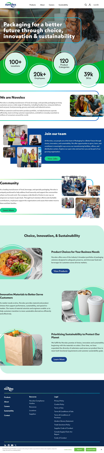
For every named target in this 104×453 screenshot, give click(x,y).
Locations (32, 410)
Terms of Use (58, 408)
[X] (15, 445)
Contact (7, 415)
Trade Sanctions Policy (62, 425)
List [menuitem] (96, 5)
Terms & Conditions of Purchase (62, 416)
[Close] (101, 449)
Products (33, 5)
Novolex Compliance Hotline (36, 402)
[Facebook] (9, 445)
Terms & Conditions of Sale (63, 411)
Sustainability (63, 5)
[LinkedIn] (5, 445)
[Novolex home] (9, 389)
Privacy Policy (59, 401)
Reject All (79, 449)
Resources (32, 407)
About (42, 5)
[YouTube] (12, 445)
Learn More (8, 210)
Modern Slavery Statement (63, 421)
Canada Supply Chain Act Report (63, 433)
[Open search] (85, 4)
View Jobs (52, 158)
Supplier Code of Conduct (63, 428)
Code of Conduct (60, 438)
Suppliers (32, 414)
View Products (61, 271)
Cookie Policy (59, 404)
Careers (51, 5)
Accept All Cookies (91, 449)
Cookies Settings (68, 449)
